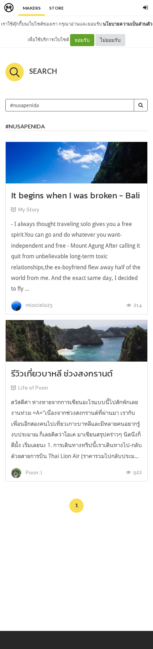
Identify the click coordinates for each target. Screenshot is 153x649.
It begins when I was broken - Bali (75, 195)
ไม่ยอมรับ (110, 40)
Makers (32, 8)
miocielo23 (38, 305)
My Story (28, 210)
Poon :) (33, 472)
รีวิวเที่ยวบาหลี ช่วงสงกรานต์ (62, 373)
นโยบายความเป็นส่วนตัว (127, 24)
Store (56, 8)
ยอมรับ (82, 40)
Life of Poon (33, 388)
